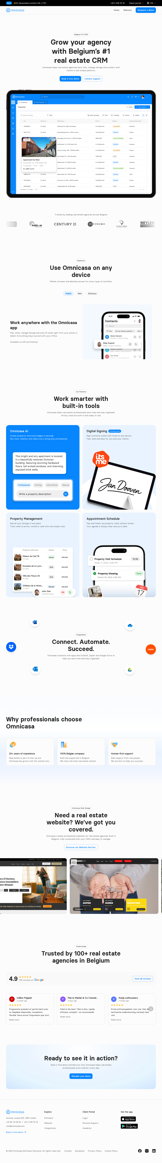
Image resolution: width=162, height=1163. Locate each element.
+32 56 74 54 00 (13, 1122)
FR (44, 3)
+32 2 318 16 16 (117, 3)
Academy (87, 1128)
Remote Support (90, 1123)
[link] (15, 10)
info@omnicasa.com (15, 1126)
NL (39, 3)
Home (116, 10)
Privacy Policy (95, 1151)
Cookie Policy (111, 1151)
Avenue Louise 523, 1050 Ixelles (21, 1118)
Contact (68, 1151)
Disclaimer (80, 1151)
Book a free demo (14, 1132)
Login (85, 1118)
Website (127, 10)
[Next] (150, 1008)
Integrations (50, 1128)
